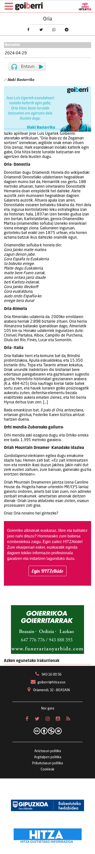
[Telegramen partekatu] (66, 29)
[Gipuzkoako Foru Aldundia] (47, 805)
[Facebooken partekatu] (28, 29)
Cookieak (47, 769)
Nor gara (47, 708)
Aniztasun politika (47, 751)
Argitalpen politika (47, 757)
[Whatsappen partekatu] (53, 29)
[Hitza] (48, 834)
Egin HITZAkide (47, 571)
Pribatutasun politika (47, 763)
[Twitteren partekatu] (41, 29)
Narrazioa (12, 45)
